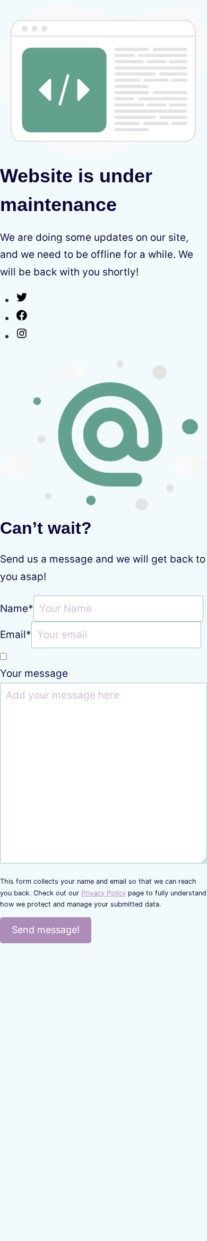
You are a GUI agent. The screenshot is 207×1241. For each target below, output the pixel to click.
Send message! (46, 929)
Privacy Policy (103, 893)
